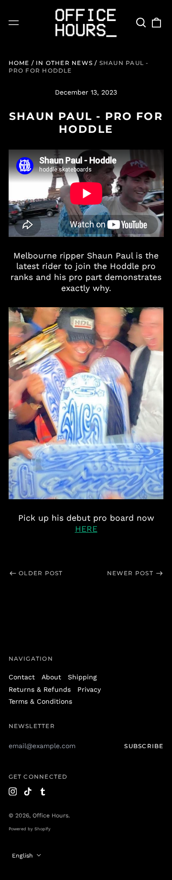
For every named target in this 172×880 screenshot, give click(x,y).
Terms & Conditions (40, 701)
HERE (86, 529)
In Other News (64, 62)
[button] (141, 22)
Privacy (89, 689)
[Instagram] (13, 791)
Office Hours (50, 815)
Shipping (82, 677)
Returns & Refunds (40, 689)
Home (19, 62)
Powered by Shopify (30, 828)
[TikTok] (27, 791)
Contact (22, 677)
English (23, 855)
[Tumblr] (43, 791)
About (51, 677)
